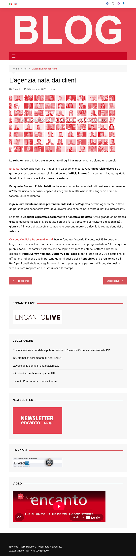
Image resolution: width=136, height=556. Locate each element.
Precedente (23, 280)
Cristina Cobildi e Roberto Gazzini (31, 239)
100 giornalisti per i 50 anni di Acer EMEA (37, 357)
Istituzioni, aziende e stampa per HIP (34, 373)
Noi (54, 89)
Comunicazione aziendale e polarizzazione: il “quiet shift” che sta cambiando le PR (61, 350)
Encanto (16, 89)
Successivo (113, 280)
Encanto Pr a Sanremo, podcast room (35, 381)
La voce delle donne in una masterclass (36, 365)
